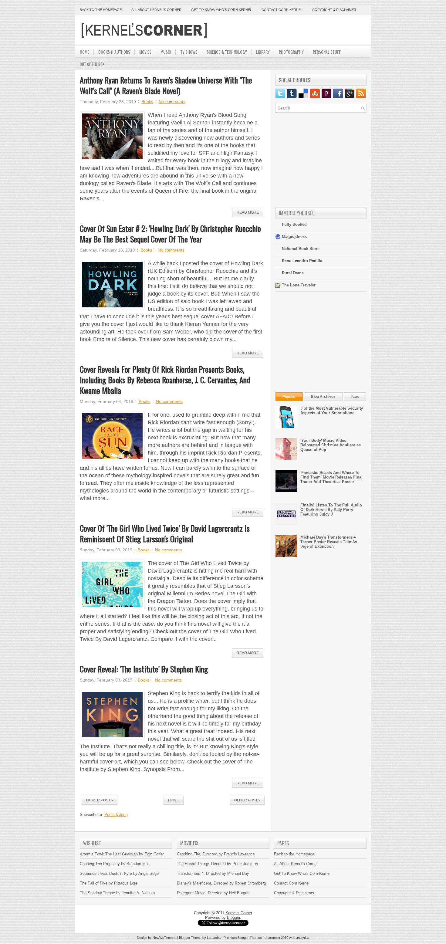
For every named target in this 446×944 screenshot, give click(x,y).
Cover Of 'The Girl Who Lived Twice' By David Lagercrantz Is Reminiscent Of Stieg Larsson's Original (165, 533)
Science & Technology (227, 52)
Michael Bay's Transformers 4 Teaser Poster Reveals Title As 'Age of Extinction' (328, 542)
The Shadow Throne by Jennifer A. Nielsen (117, 893)
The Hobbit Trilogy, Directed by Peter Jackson (217, 863)
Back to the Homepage (101, 10)
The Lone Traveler (299, 285)
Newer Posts (99, 800)
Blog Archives (323, 396)
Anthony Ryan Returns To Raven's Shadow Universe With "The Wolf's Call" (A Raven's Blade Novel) (166, 85)
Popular (289, 396)
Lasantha (214, 937)
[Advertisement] (296, 30)
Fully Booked (294, 224)
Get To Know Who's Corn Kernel (302, 873)
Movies (145, 52)
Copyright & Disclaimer (334, 10)
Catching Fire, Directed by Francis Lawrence (216, 854)
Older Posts (247, 800)
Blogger (233, 917)
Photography (291, 52)
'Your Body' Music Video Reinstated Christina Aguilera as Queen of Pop (330, 445)
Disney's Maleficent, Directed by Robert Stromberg (221, 883)
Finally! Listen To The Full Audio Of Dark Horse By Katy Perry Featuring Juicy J (331, 509)
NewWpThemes (164, 937)
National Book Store (300, 248)
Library (263, 52)
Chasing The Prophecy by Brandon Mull (115, 863)
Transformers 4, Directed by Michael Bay (213, 873)
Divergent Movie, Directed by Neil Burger (212, 893)
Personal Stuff (327, 52)
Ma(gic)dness (294, 236)
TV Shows (189, 52)
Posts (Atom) (116, 814)
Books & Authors (114, 52)
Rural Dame (293, 273)
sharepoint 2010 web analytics (287, 937)
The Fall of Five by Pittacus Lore (108, 883)
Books (147, 101)
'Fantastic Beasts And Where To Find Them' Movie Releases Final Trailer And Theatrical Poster (331, 477)
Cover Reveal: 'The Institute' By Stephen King (144, 669)
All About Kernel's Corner (156, 10)
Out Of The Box (92, 64)
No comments (172, 101)
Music (165, 52)
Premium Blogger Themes (243, 937)
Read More (248, 212)
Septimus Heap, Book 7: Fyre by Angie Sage (119, 873)
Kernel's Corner (238, 913)
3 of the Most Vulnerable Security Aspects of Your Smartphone (331, 410)
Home (84, 52)
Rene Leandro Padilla (302, 261)
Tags (355, 396)
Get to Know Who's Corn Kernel (221, 10)
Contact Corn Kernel (282, 10)
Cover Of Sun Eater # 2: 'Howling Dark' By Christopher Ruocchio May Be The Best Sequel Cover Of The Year (170, 233)
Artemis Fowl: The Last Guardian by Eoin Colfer (122, 854)
